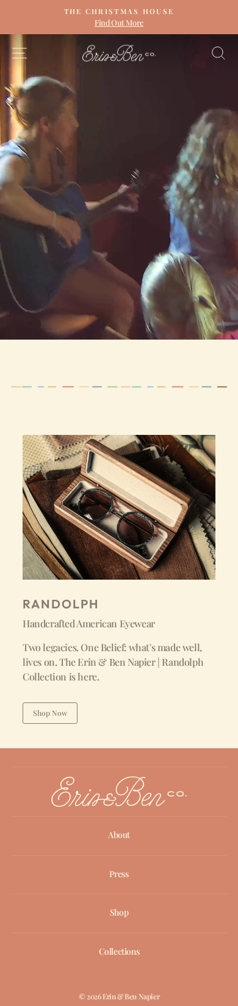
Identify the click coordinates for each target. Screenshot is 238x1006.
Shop (119, 912)
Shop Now (50, 713)
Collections (119, 951)
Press (118, 874)
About (119, 834)
